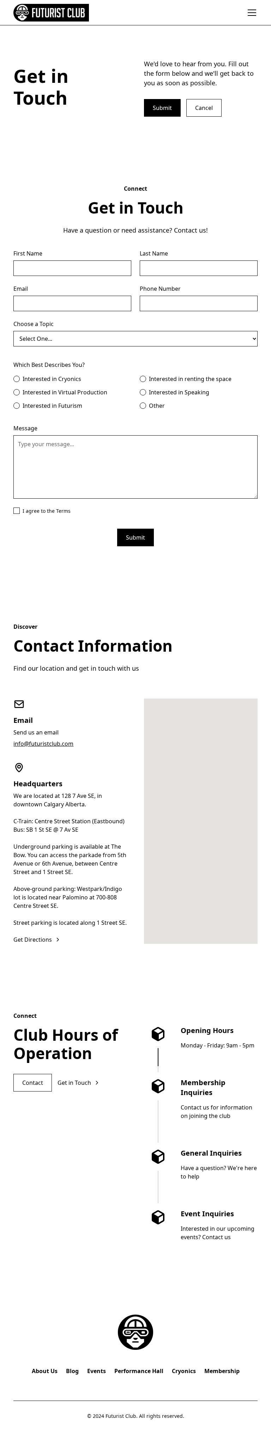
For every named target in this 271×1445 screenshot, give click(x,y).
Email (20, 289)
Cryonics (184, 1371)
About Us (45, 1371)
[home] (51, 12)
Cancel (204, 108)
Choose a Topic (33, 324)
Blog (72, 1371)
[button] (250, 12)
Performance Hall (138, 1371)
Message (25, 428)
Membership (222, 1371)
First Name (27, 253)
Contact (32, 1083)
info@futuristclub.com (43, 744)
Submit (162, 108)
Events (96, 1371)
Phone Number (160, 289)
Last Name (154, 253)
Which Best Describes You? (49, 365)
